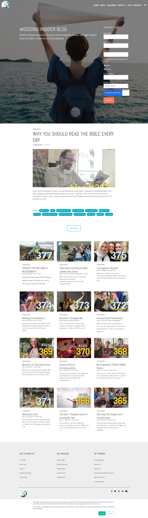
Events (121, 5)
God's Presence (78, 210)
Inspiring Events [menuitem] (61, 473)
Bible (52, 210)
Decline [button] (111, 513)
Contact (137, 5)
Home (96, 5)
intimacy (100, 214)
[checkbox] (115, 67)
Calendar (111, 5)
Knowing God (44, 210)
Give (130, 5)
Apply (103, 5)
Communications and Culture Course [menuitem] (104, 473)
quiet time (91, 214)
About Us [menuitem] (22, 469)
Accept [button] (102, 513)
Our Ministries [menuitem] (23, 477)
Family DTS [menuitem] (97, 469)
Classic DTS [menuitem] (97, 464)
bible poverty (104, 210)
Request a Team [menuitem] (61, 469)
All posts (74, 228)
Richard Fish (38, 145)
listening (109, 214)
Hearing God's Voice (63, 210)
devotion (37, 214)
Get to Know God (91, 210)
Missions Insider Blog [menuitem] (25, 473)
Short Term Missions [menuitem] (62, 464)
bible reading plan (66, 214)
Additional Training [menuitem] (99, 481)
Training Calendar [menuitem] (98, 460)
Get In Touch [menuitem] (23, 464)
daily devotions (79, 214)
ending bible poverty (50, 214)
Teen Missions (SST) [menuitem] (99, 477)
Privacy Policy (96, 504)
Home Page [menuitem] (23, 460)
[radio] (115, 65)
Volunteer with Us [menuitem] (61, 477)
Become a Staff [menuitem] (61, 460)
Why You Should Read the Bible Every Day (73, 137)
